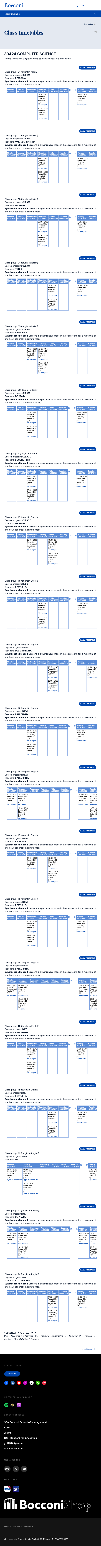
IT (89, 5)
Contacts (12, 1374)
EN (83, 5)
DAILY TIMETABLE (87, 67)
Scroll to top (87, 1349)
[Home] (14, 5)
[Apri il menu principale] (95, 5)
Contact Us (88, 24)
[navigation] (50, 13)
